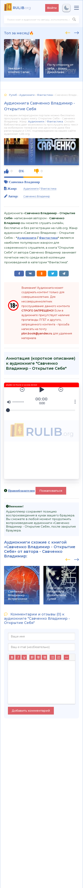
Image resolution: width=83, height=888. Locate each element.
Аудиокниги (36, 121)
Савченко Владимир (24, 181)
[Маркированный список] (52, 657)
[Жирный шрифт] (11, 657)
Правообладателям (21, 490)
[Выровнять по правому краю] (44, 657)
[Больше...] (66, 657)
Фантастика (55, 121)
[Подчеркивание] (24, 657)
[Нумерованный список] (58, 657)
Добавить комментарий (31, 710)
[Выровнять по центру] (38, 657)
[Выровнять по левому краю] (32, 657)
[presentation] (67, 32)
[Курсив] (18, 657)
